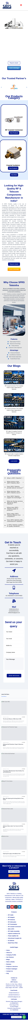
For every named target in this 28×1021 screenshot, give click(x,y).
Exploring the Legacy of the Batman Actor (12, 853)
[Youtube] (12, 907)
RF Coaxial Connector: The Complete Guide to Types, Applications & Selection (14, 387)
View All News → (4, 696)
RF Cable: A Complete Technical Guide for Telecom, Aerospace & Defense (14, 433)
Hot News (23, 742)
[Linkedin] (19, 907)
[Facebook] (8, 907)
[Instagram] (16, 907)
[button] (21, 5)
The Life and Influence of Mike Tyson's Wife (12, 718)
